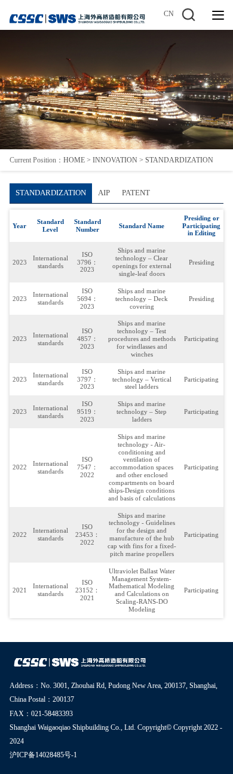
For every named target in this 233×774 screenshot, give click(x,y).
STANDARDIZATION (179, 160)
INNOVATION (115, 160)
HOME (74, 160)
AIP (104, 192)
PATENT (136, 192)
